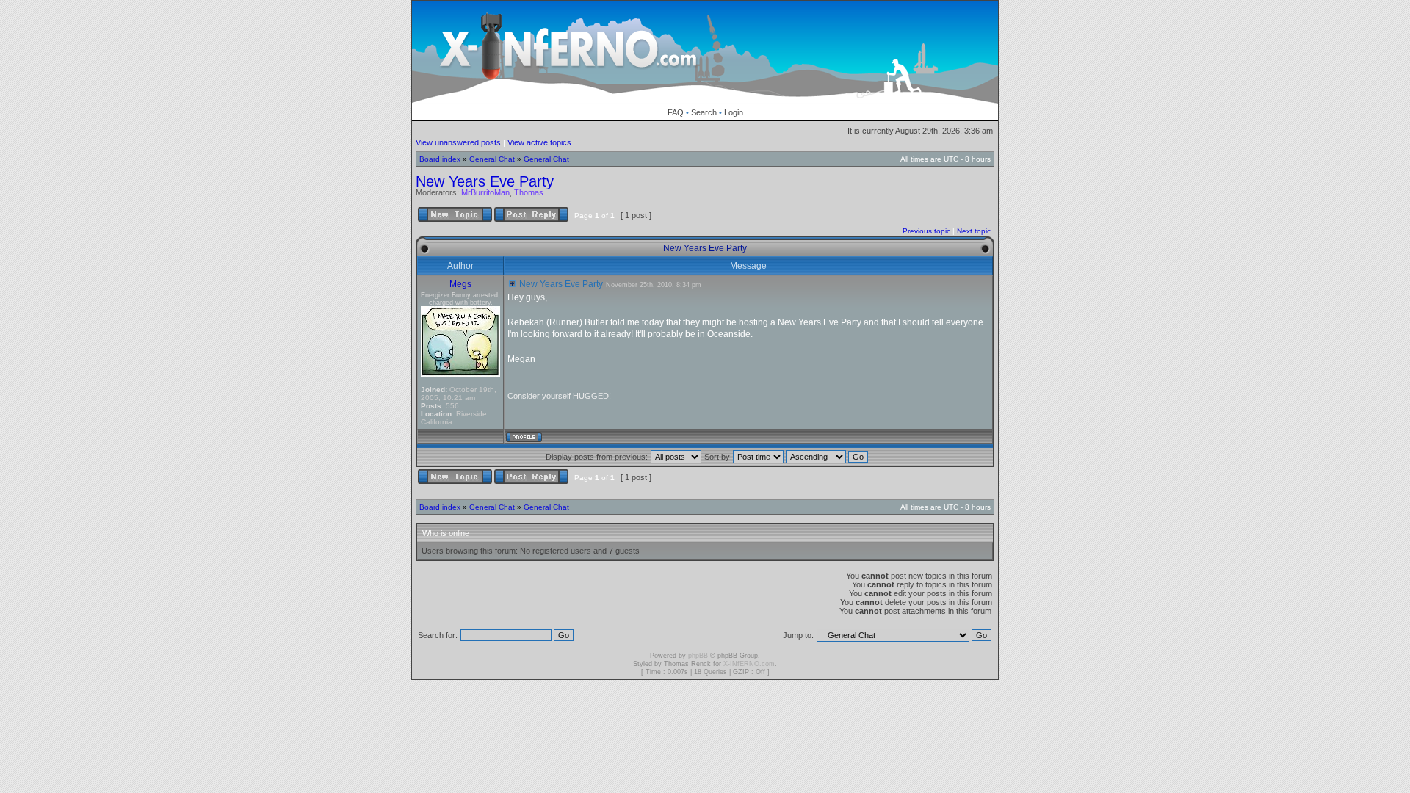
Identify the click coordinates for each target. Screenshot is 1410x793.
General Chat (492, 159)
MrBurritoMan (485, 192)
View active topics (539, 142)
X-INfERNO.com (749, 663)
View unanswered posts (458, 142)
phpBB (698, 655)
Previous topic (926, 231)
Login (733, 112)
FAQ (676, 112)
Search (704, 112)
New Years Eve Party (485, 181)
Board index (439, 159)
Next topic (974, 231)
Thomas (528, 192)
